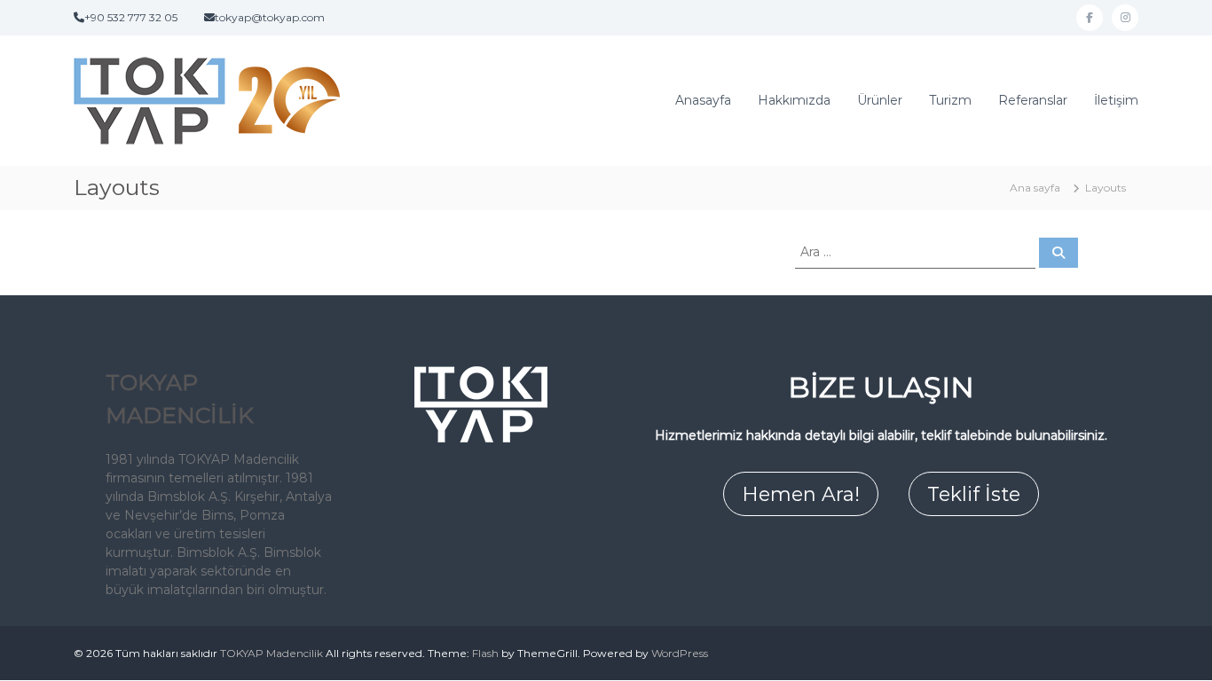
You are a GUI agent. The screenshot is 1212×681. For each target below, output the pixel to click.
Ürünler (879, 100)
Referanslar (1032, 100)
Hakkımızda (794, 100)
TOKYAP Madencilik (271, 653)
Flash (485, 653)
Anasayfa (703, 100)
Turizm (950, 100)
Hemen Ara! (801, 494)
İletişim (1116, 100)
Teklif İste (973, 494)
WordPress (679, 653)
